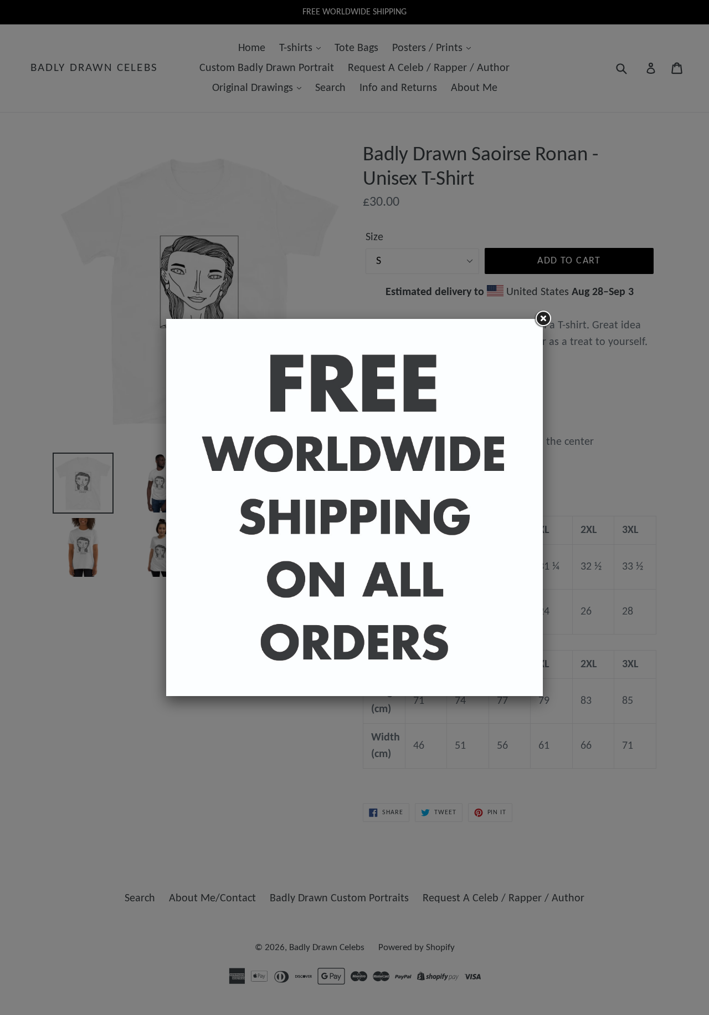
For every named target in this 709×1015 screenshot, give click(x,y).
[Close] (543, 319)
